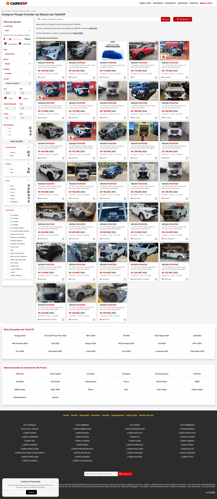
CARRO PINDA (187, 445)
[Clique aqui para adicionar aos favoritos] (63, 77)
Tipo (5, 50)
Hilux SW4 (55, 390)
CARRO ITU (135, 437)
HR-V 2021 (197, 343)
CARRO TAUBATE (30, 461)
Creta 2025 (90, 351)
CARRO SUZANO (134, 457)
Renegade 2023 (55, 351)
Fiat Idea (197, 374)
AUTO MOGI (135, 425)
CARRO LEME (135, 441)
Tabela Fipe (145, 3)
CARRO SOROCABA (30, 457)
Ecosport (126, 374)
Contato (193, 3)
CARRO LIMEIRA (187, 441)
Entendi (31, 492)
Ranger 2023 (90, 343)
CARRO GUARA (82, 437)
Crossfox (91, 374)
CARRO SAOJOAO (135, 453)
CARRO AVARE (29, 433)
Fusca (126, 382)
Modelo (6, 69)
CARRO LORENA (29, 445)
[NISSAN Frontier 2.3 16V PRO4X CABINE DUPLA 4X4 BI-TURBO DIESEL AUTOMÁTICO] (50, 131)
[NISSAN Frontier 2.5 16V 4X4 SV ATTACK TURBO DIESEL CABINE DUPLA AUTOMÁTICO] (81, 50)
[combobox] (17, 30)
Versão (6, 79)
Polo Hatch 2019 (197, 351)
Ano (5, 89)
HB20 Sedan (19, 390)
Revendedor (13, 44)
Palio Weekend (19, 397)
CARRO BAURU (82, 433)
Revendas (158, 3)
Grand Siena (161, 382)
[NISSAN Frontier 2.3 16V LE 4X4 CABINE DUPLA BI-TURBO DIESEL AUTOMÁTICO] (81, 212)
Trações (8, 164)
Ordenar (183, 19)
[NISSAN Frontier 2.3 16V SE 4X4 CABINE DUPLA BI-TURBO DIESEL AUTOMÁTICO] (50, 50)
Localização (8, 26)
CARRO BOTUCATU (187, 433)
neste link (93, 28)
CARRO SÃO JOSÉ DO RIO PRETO (30, 453)
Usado (25, 99)
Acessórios (9, 210)
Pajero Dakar (197, 390)
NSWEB (211, 492)
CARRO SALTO (187, 449)
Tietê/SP (15, 11)
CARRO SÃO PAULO (82, 453)
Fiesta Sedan (90, 382)
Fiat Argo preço (161, 374)
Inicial (66, 415)
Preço (6, 114)
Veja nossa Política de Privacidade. (34, 487)
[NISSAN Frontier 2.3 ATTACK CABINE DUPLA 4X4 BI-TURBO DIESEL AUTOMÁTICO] (143, 50)
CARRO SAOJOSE (187, 453)
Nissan (28, 11)
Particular (27, 44)
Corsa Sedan (55, 374)
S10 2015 (55, 343)
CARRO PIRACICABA (30, 449)
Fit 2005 (126, 336)
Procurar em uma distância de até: (17, 35)
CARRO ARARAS (187, 429)
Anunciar (182, 3)
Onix (126, 390)
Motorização (8, 125)
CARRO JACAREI (187, 437)
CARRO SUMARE (82, 457)
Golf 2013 (197, 336)
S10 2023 (162, 343)
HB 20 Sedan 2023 (126, 343)
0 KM (10, 99)
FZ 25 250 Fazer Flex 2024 (55, 336)
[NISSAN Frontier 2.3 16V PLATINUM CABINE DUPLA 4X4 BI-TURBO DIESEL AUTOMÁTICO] (50, 91)
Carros (9, 11)
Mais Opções (17, 141)
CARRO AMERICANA (82, 429)
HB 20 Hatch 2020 (19, 343)
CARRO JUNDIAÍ (82, 441)
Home (3, 11)
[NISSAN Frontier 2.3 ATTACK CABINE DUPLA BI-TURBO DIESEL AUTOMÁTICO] (112, 50)
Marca (6, 59)
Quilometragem (10, 104)
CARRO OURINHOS (134, 445)
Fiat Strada (55, 382)
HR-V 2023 (90, 336)
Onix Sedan (162, 390)
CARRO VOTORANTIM (82, 461)
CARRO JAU (29, 441)
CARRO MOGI (82, 445)
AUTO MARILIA (29, 425)
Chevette (20, 374)
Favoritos (170, 3)
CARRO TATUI (187, 457)
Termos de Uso (146, 415)
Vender (74, 415)
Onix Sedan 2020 (161, 336)
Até (20, 89)
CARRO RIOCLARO (134, 449)
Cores (7, 181)
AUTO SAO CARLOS (29, 429)
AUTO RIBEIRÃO (187, 425)
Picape (22, 11)
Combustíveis (10, 147)
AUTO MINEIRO (82, 425)
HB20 (197, 382)
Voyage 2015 (19, 336)
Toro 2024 (126, 351)
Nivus (90, 390)
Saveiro (55, 397)
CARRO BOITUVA (134, 433)
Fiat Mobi (20, 382)
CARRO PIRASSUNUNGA (82, 449)
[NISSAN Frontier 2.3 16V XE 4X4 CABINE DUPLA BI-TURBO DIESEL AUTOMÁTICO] (174, 50)
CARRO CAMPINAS (29, 437)
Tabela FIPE (78, 33)
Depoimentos (117, 415)
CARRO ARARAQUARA (135, 429)
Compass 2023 (161, 351)
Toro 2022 (20, 351)
